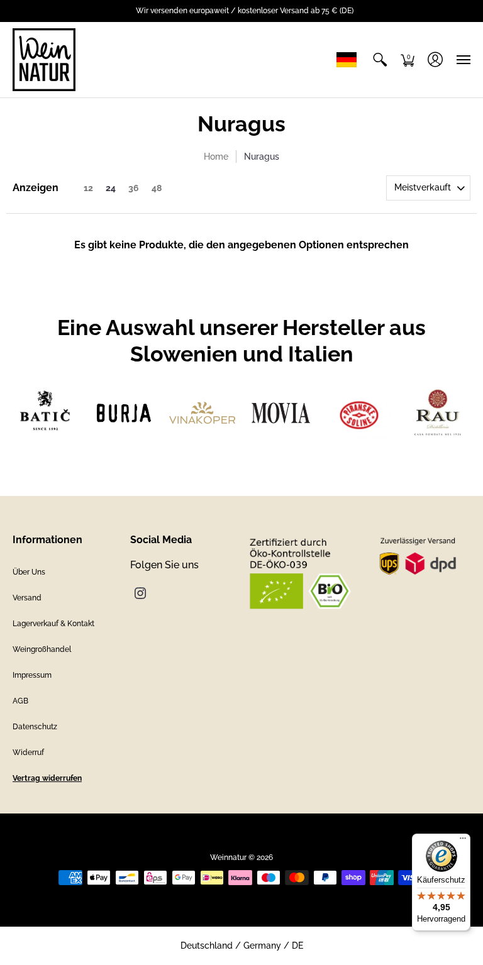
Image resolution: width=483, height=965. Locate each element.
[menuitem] (380, 59)
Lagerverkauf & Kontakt (53, 623)
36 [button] (133, 188)
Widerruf (28, 752)
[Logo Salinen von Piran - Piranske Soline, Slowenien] (359, 413)
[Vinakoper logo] (202, 413)
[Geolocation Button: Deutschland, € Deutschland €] (349, 59)
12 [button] (88, 188)
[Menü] (462, 841)
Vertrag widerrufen (47, 778)
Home (216, 157)
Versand (27, 597)
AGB (20, 701)
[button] (380, 59)
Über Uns (29, 572)
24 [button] (111, 188)
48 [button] (157, 188)
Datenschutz (35, 726)
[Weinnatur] (44, 59)
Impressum (32, 675)
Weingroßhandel (42, 649)
